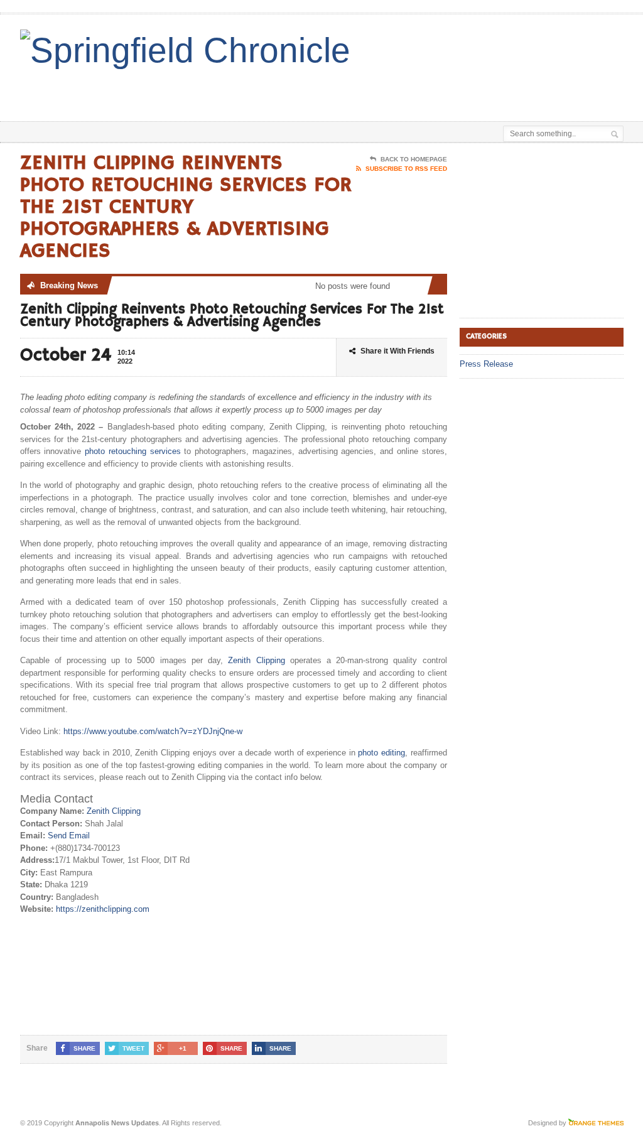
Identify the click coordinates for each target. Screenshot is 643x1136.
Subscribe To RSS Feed (406, 168)
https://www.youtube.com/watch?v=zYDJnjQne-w (152, 731)
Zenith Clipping (256, 660)
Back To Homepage (414, 159)
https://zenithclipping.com (102, 909)
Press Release (486, 364)
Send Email (69, 835)
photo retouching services (133, 451)
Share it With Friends (397, 351)
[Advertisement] (348, 90)
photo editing (381, 752)
